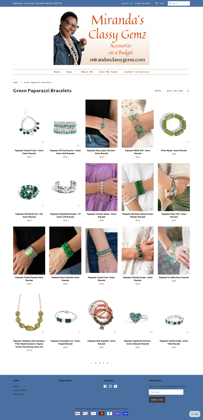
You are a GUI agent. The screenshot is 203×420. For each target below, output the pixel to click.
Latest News (65, 380)
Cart (162, 3)
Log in (125, 3)
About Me (87, 72)
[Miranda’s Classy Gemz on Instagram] (110, 387)
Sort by (158, 90)
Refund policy (19, 394)
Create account (142, 3)
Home (57, 72)
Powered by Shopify (119, 408)
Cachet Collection (136, 72)
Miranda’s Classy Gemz (101, 408)
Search (16, 386)
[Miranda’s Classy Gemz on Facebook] (105, 387)
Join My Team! (108, 72)
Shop (69, 72)
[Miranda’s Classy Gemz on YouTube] (115, 387)
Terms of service (20, 390)
